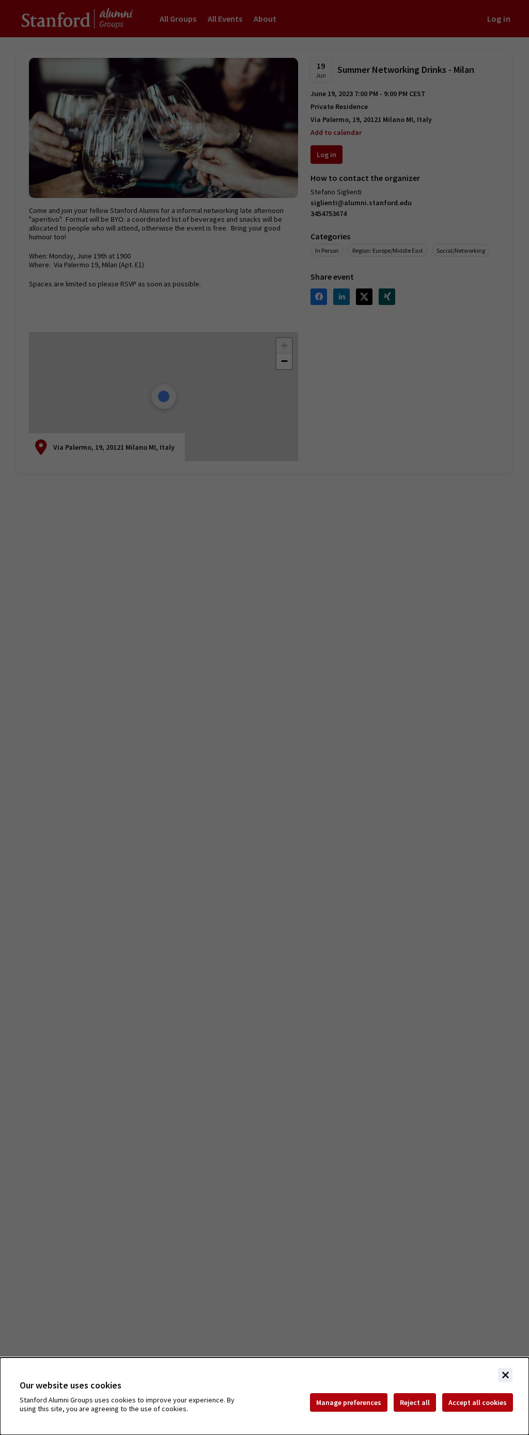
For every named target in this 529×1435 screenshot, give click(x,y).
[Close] (505, 1375)
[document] (264, 1396)
